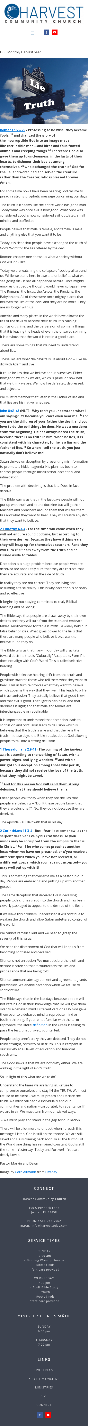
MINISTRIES (44, 1387)
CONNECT (44, 1405)
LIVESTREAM (44, 1370)
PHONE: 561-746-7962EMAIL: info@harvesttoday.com (44, 1223)
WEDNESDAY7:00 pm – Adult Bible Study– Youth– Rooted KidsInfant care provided (44, 1289)
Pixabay (51, 1172)
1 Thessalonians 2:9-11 (18, 749)
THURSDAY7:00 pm (44, 1342)
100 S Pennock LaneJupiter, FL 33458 (44, 1210)
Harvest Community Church (44, 1199)
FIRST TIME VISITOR (44, 1378)
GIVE (44, 1396)
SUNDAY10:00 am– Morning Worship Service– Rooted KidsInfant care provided (44, 1260)
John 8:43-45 (9, 410)
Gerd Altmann (25, 1172)
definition (40, 1025)
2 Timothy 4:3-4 (12, 529)
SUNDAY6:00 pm (44, 1328)
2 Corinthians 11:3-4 (16, 830)
